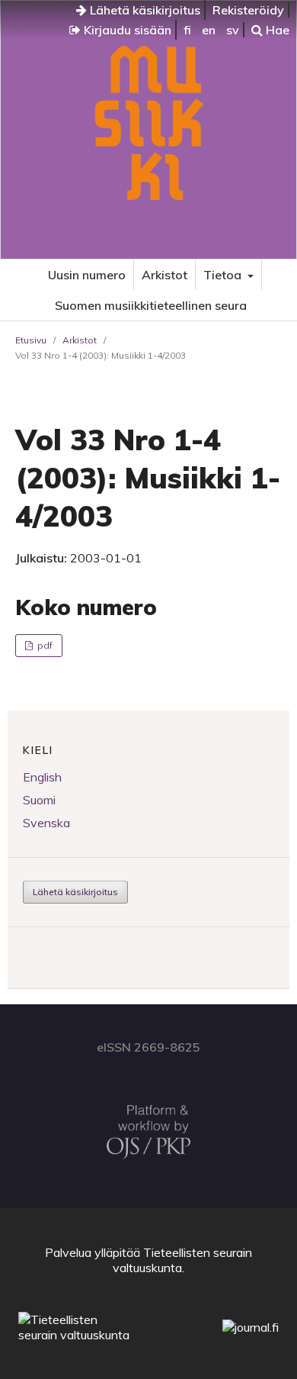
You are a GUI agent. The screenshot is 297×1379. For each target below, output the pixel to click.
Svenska (46, 822)
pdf (44, 645)
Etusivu (30, 340)
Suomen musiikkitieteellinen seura (151, 305)
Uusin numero (87, 274)
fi (187, 29)
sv (232, 29)
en (209, 29)
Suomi (39, 799)
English (42, 777)
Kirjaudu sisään (126, 29)
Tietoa (223, 274)
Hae (276, 29)
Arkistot (164, 274)
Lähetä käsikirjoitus (143, 10)
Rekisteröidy (248, 10)
